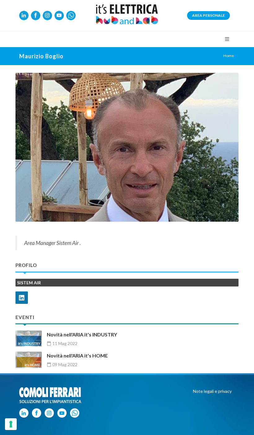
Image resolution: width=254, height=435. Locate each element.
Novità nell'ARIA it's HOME (77, 355)
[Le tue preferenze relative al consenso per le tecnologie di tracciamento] (11, 424)
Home (228, 55)
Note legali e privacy (212, 391)
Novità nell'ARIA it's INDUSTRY (82, 334)
